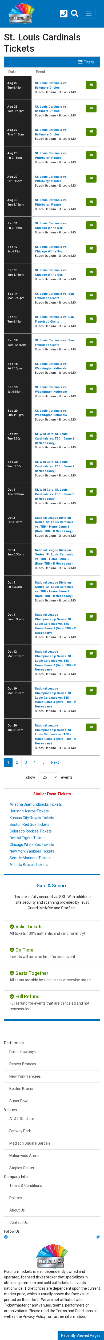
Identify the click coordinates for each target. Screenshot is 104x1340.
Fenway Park (20, 1131)
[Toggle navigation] (89, 13)
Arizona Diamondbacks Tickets (36, 804)
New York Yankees (25, 1076)
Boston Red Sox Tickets (29, 824)
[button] (74, 13)
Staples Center (21, 1168)
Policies (15, 1198)
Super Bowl (19, 1101)
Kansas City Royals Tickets (32, 818)
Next (55, 762)
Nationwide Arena (24, 1155)
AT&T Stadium (21, 1118)
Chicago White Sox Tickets (32, 844)
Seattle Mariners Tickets (30, 858)
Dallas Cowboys (22, 1052)
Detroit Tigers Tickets (28, 838)
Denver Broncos (22, 1064)
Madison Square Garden (29, 1143)
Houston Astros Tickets (29, 811)
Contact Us (18, 1222)
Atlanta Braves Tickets (29, 864)
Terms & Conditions (25, 1185)
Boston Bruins (21, 1089)
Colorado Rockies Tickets (31, 831)
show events (49, 777)
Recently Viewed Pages (81, 1335)
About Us (17, 1210)
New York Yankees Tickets (32, 851)
